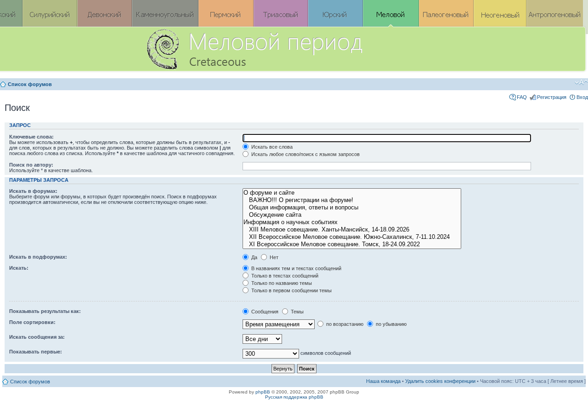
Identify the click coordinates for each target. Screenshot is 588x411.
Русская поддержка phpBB (294, 396)
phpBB (262, 391)
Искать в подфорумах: (38, 257)
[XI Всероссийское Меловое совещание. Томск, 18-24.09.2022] (351, 244)
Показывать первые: (35, 351)
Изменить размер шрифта (581, 82)
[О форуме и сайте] (351, 193)
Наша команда (383, 381)
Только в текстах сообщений (284, 275)
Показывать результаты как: (45, 311)
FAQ (522, 97)
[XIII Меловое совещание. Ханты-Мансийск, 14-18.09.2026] (351, 229)
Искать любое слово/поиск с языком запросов (305, 154)
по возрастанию (344, 324)
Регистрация (551, 97)
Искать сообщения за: (37, 337)
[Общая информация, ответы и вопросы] (351, 207)
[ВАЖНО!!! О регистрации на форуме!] (351, 200)
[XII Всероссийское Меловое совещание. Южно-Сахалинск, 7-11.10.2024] (351, 237)
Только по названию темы (281, 283)
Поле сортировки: (32, 322)
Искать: (18, 268)
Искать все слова (271, 147)
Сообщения (264, 311)
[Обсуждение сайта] (351, 215)
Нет (273, 257)
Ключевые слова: (31, 136)
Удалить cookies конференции (440, 381)
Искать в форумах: (33, 191)
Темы (296, 311)
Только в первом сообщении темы (291, 290)
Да (253, 257)
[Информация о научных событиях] (351, 222)
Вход (582, 97)
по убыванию (390, 324)
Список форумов (30, 84)
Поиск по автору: (31, 165)
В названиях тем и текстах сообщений (295, 268)
